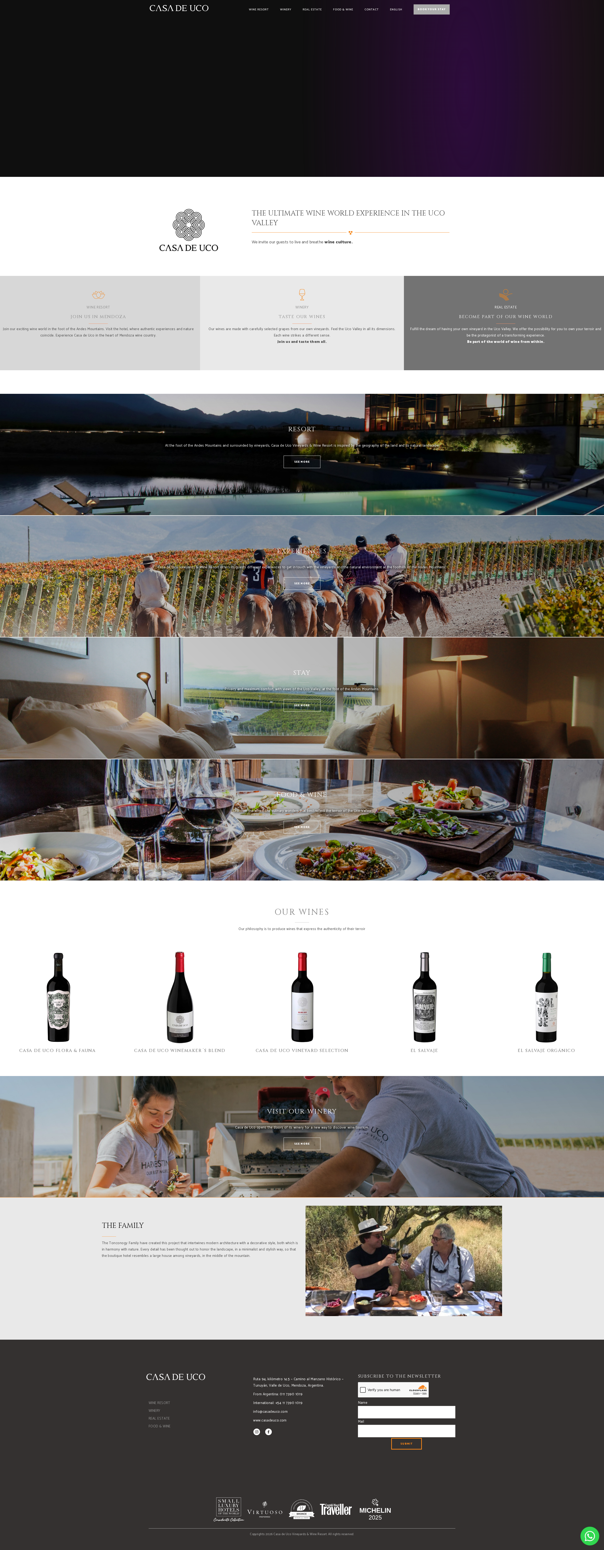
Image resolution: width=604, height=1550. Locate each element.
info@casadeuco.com (270, 1412)
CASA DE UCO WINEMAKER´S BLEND (179, 1051)
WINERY (302, 307)
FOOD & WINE (160, 1426)
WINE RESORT (98, 307)
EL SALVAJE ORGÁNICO (546, 1051)
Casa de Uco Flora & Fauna (57, 1051)
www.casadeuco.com (270, 1420)
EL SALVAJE (424, 1051)
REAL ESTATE (506, 307)
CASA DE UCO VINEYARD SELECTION (302, 1051)
